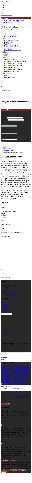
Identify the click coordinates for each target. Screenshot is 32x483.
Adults (3, 122)
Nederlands (15, 376)
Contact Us (6, 73)
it (2, 13)
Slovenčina (17, 382)
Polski (28, 378)
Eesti (13, 368)
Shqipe (3, 382)
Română (16, 380)
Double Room (8, 42)
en (3, 7)
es (3, 9)
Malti (7, 372)
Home (4, 34)
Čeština (26, 372)
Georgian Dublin (10, 60)
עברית (28, 374)
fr (3, 11)
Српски (27, 380)
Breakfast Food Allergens (12, 50)
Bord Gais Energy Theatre (13, 69)
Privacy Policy (13, 351)
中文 (22, 382)
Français (5, 308)
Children (3, 129)
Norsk (9, 376)
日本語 (11, 378)
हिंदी (2, 374)
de (3, 5)
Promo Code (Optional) (8, 137)
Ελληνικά (8, 368)
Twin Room (8, 44)
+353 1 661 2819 (6, 2)
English (4, 304)
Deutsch (5, 302)
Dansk (3, 368)
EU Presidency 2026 (10, 36)
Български (13, 372)
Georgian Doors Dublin (14, 64)
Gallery (4, 52)
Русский (10, 380)
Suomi (22, 368)
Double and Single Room (12, 46)
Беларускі (20, 372)
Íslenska (3, 376)
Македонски (16, 370)
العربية (17, 368)
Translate (15, 388)
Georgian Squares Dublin (14, 65)
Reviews (5, 54)
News (6, 75)
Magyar (5, 374)
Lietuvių (3, 370)
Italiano (5, 310)
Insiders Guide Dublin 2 (12, 71)
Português (21, 378)
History (4, 56)
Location (5, 58)
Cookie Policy (12, 350)
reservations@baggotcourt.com (11, 232)
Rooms (4, 38)
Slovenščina (10, 382)
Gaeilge (26, 368)
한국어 (15, 378)
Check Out (4, 120)
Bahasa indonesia (20, 374)
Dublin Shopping (10, 67)
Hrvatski (11, 374)
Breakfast (5, 48)
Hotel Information (10, 77)
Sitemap (3, 350)
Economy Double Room (12, 40)
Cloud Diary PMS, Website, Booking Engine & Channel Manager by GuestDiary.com (16, 347)
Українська (4, 378)
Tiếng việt (4, 380)
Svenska (22, 380)
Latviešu (9, 370)
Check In (3, 117)
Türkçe (21, 376)
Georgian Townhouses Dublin (16, 62)
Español (5, 306)
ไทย (25, 376)
